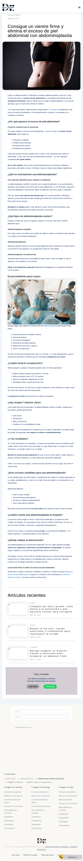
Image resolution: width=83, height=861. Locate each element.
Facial (32, 603)
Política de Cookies (47, 855)
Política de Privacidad (30, 855)
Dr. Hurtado (52, 110)
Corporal (33, 647)
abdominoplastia (50, 326)
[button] (79, 7)
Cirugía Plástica (14, 15)
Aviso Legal (15, 855)
